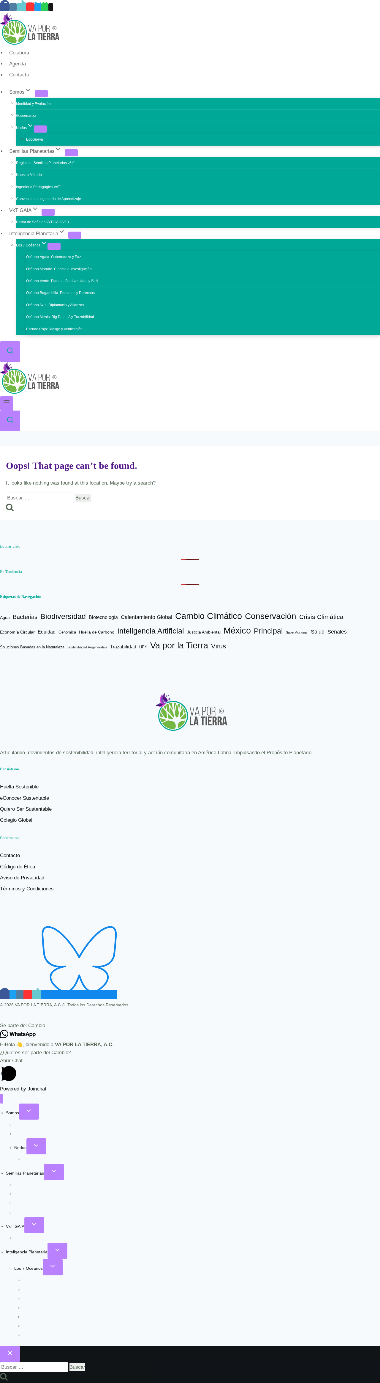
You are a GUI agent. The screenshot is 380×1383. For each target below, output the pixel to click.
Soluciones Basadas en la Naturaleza (32, 647)
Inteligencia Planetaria (27, 1252)
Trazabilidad (123, 646)
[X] (37, 7)
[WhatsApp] (44, 7)
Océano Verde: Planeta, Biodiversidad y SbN (62, 281)
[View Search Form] (10, 351)
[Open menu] (6, 403)
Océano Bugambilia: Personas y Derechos (60, 293)
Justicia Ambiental (204, 632)
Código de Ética (17, 867)
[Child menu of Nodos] (40, 129)
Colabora (19, 53)
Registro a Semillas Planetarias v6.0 (45, 163)
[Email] (50, 7)
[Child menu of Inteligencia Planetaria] (74, 235)
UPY (143, 647)
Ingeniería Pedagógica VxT (38, 187)
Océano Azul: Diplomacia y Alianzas (55, 305)
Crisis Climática (321, 616)
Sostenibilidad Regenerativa (87, 647)
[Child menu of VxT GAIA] (48, 212)
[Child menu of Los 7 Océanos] (54, 246)
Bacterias (25, 617)
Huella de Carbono (96, 632)
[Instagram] (13, 7)
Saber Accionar (297, 632)
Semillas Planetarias (25, 1173)
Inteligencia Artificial (150, 631)
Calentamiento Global (146, 617)
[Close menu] (1, 1099)
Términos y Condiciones (27, 889)
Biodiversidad (63, 616)
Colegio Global (16, 820)
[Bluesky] (79, 994)
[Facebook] (5, 7)
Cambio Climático (208, 616)
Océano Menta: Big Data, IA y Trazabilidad (60, 317)
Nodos (20, 1147)
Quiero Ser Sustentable (26, 809)
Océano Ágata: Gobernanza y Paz (53, 257)
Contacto (19, 75)
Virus (218, 646)
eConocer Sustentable (24, 798)
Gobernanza (26, 116)
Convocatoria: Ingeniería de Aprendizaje (48, 199)
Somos (12, 1112)
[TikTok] (21, 7)
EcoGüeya (34, 139)
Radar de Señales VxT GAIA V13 (42, 222)
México (237, 630)
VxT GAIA (15, 1226)
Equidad (47, 631)
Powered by (23, 1089)
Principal (268, 631)
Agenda (17, 64)
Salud (317, 631)
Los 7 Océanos (28, 1268)
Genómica (67, 632)
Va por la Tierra (179, 645)
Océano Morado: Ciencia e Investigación (59, 269)
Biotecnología (103, 617)
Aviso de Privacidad (22, 878)
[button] (190, 1025)
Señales (337, 632)
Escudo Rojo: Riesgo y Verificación (54, 329)
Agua (5, 617)
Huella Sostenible (19, 787)
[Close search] (10, 1354)
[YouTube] (30, 7)
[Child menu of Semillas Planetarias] (71, 152)
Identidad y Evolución (33, 104)
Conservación (270, 616)
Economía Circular (17, 632)
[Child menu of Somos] (41, 93)
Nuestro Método (29, 175)
